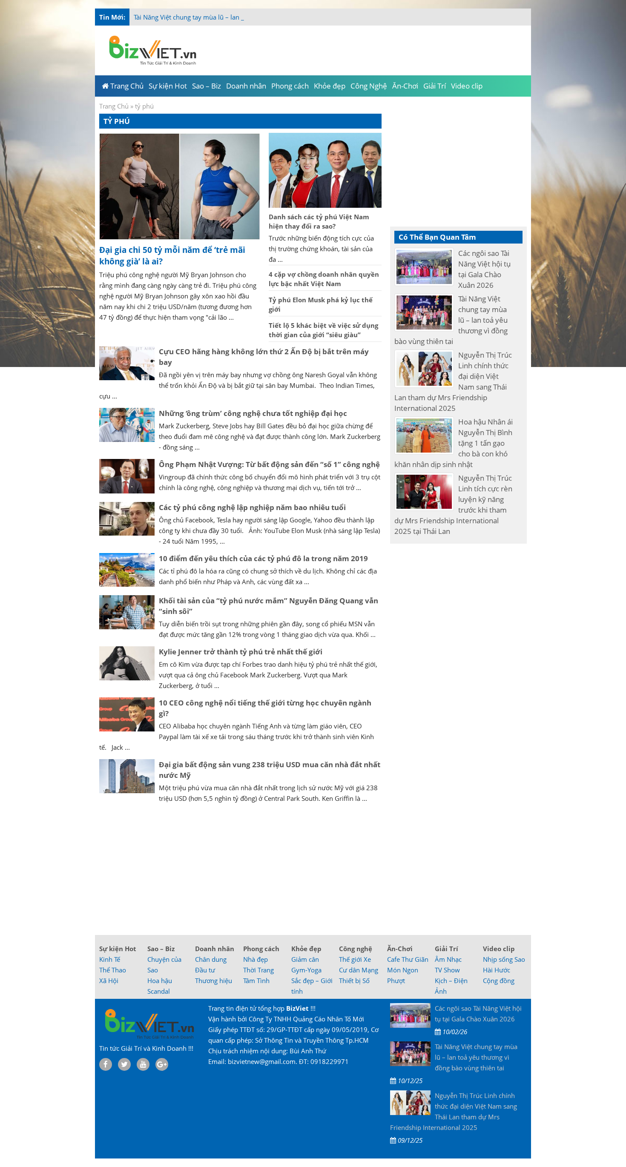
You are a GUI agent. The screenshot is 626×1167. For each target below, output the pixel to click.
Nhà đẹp (255, 959)
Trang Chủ (114, 106)
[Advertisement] (565, 170)
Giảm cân (305, 959)
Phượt (396, 980)
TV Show (447, 970)
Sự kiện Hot (117, 948)
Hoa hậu (159, 980)
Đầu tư (205, 970)
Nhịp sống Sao (504, 959)
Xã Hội (108, 980)
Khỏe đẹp (306, 948)
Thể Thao (112, 970)
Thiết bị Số (354, 980)
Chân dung (211, 959)
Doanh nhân (214, 948)
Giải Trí (446, 948)
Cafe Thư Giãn (407, 959)
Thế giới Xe (355, 959)
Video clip (499, 948)
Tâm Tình (256, 980)
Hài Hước (496, 970)
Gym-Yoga (306, 970)
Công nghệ (355, 948)
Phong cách (261, 948)
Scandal (158, 991)
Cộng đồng (498, 980)
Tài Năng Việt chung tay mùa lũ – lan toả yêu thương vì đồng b (224, 17)
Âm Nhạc (448, 959)
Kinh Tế (109, 959)
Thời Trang (258, 970)
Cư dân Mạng (358, 970)
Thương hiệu (213, 980)
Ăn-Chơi (400, 948)
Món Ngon (402, 970)
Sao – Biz (161, 948)
